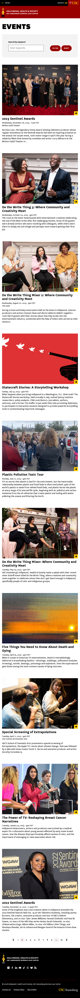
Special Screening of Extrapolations (29, 732)
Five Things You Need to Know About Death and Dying (38, 649)
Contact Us (6, 990)
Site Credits (31, 990)
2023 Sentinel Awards (18, 118)
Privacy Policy (19, 990)
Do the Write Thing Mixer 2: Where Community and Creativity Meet (37, 297)
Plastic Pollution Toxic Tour (23, 474)
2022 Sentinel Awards (18, 903)
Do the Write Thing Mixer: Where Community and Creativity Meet (39, 564)
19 (61, 939)
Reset (66, 48)
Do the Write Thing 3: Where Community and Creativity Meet (36, 209)
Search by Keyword (16, 42)
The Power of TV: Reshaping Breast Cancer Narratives (34, 819)
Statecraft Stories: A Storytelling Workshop (35, 387)
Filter (55, 48)
